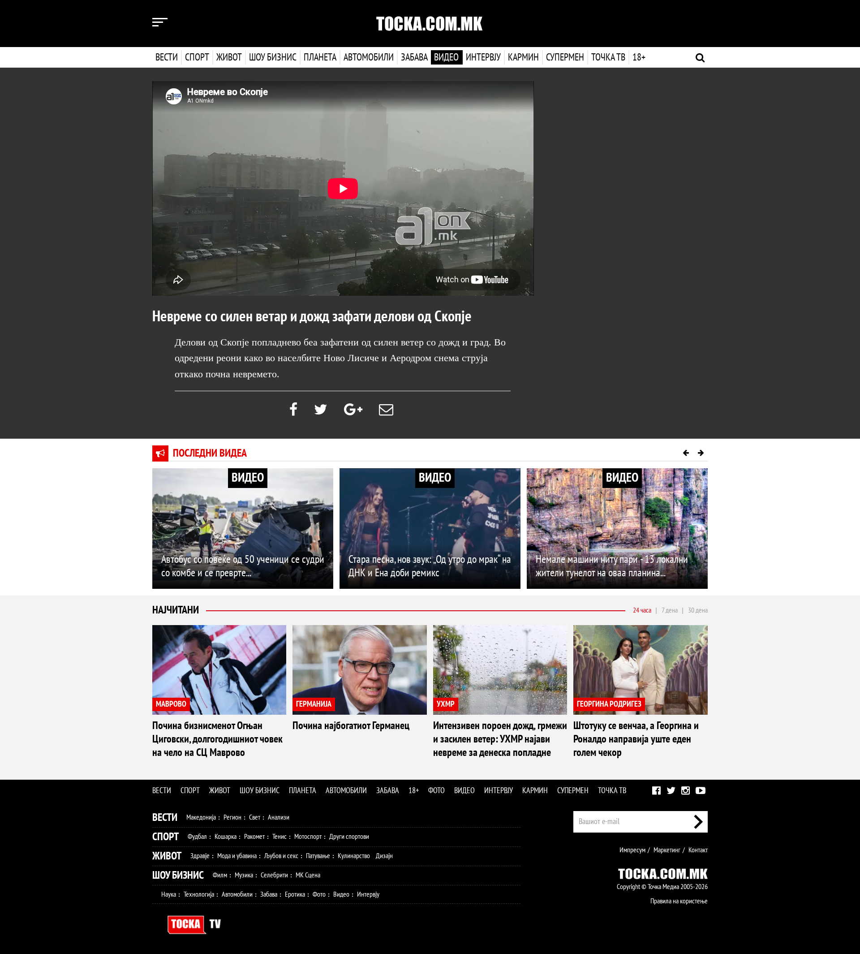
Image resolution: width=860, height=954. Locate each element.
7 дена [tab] (670, 610)
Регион (232, 817)
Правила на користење (679, 901)
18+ (638, 57)
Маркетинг (667, 850)
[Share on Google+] (353, 410)
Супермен (565, 57)
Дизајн (384, 856)
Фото (436, 790)
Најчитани (175, 610)
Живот (229, 57)
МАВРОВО (171, 704)
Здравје (200, 856)
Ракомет (254, 837)
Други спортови (349, 837)
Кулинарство (354, 856)
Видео (446, 57)
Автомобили (369, 57)
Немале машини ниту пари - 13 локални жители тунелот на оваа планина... (612, 566)
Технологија (199, 894)
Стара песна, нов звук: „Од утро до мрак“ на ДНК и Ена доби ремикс (429, 566)
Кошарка (225, 837)
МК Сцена (308, 875)
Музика (244, 875)
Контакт (698, 850)
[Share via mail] (386, 410)
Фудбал (197, 837)
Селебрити (274, 875)
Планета (320, 57)
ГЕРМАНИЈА (313, 704)
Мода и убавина (237, 856)
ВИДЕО (248, 478)
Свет (254, 817)
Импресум (632, 850)
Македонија (201, 817)
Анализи (278, 817)
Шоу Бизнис (178, 875)
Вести (166, 57)
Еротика (295, 894)
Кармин (523, 57)
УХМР (446, 704)
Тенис (279, 837)
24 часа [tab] (642, 610)
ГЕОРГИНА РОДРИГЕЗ (609, 704)
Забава (414, 57)
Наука (168, 894)
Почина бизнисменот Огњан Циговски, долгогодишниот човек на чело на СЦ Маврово (217, 739)
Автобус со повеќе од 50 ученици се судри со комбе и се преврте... (242, 566)
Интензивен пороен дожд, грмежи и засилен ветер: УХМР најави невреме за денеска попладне (500, 739)
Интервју (483, 57)
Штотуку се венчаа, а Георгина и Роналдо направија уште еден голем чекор (636, 739)
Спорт (197, 57)
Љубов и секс (281, 856)
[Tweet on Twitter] (321, 410)
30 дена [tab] (698, 610)
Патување (318, 856)
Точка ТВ (608, 57)
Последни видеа (210, 453)
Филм (220, 875)
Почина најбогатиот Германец (350, 725)
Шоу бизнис (273, 57)
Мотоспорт (308, 837)
